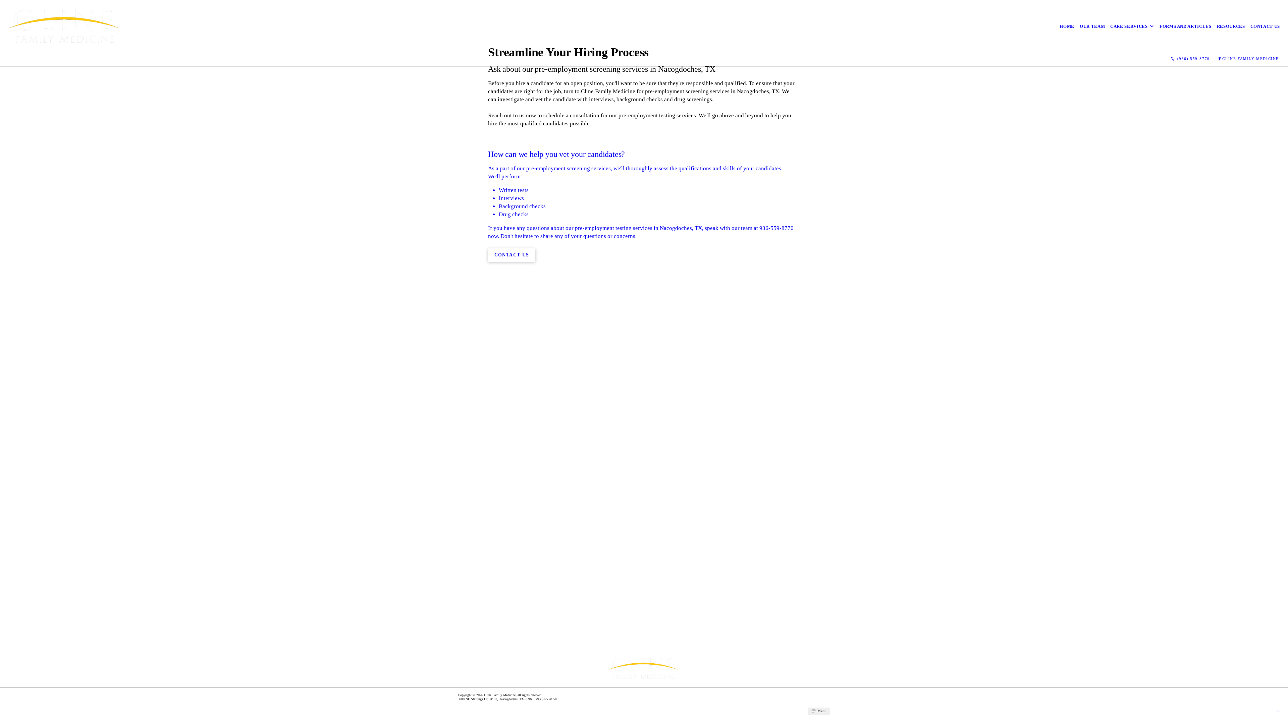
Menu (821, 711)
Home (1067, 26)
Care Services (1128, 26)
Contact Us (1265, 26)
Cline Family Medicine (1250, 59)
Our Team (1092, 26)
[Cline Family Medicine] (65, 26)
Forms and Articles (1186, 26)
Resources (1231, 26)
